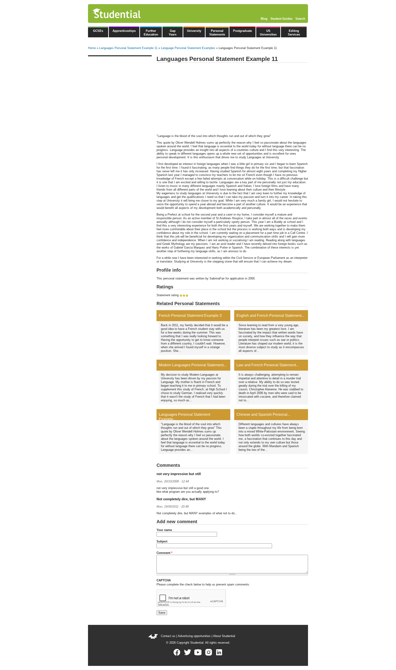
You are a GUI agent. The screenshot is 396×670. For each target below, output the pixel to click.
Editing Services (294, 32)
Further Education (151, 32)
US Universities (268, 32)
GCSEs (98, 31)
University (194, 31)
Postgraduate (242, 31)
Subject (162, 541)
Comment (164, 553)
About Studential (224, 636)
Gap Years (172, 32)
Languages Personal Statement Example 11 (128, 48)
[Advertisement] (232, 99)
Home (92, 48)
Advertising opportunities (194, 636)
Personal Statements (217, 32)
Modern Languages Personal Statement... (192, 365)
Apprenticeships (124, 31)
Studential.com (126, 13)
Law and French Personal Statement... (267, 365)
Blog (264, 18)
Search (300, 18)
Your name (164, 530)
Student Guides (281, 18)
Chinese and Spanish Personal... (263, 414)
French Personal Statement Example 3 (190, 315)
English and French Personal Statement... (270, 315)
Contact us (168, 636)
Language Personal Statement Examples (188, 48)
